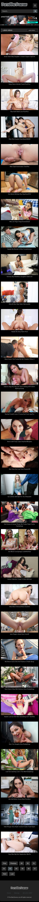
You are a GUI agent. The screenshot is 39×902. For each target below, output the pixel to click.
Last (12, 874)
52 (4, 868)
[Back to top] (33, 896)
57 (35, 868)
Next (4, 874)
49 (21, 863)
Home (9, 893)
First (4, 863)
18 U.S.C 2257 (27, 893)
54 (16, 868)
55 (22, 868)
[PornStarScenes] (16, 5)
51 (34, 863)
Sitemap (16, 893)
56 (28, 868)
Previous (13, 863)
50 (28, 863)
